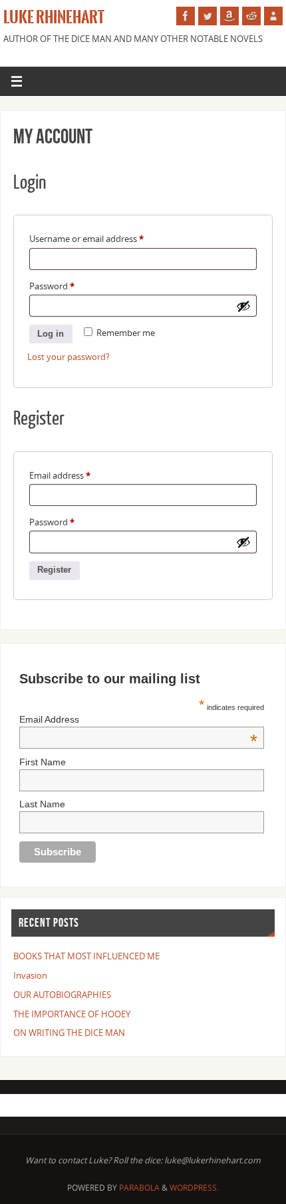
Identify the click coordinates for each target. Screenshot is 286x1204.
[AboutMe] (273, 16)
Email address (59, 475)
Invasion (30, 975)
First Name (42, 762)
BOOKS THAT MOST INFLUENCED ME (86, 956)
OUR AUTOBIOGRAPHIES (62, 995)
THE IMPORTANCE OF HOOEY (71, 1014)
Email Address (138, 719)
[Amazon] (229, 16)
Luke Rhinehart (53, 17)
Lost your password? (68, 357)
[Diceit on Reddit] (251, 16)
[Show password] (243, 306)
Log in (50, 334)
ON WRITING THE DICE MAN (69, 1033)
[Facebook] (185, 16)
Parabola (139, 1187)
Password (51, 286)
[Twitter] (207, 16)
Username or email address (86, 239)
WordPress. (194, 1187)
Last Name (42, 804)
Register (54, 570)
